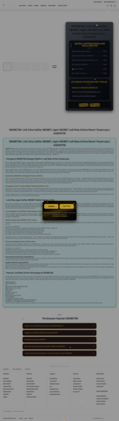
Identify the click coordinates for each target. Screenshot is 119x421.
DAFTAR (66, 206)
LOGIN (51, 206)
